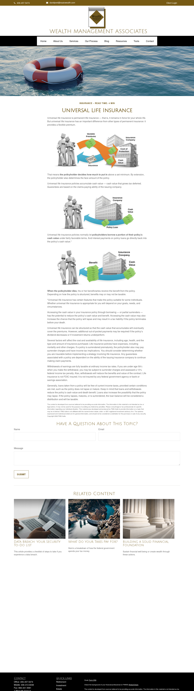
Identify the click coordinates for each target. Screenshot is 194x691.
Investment (61, 685)
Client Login (171, 2)
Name (17, 429)
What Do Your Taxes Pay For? (93, 541)
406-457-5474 (23, 2)
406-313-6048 (27, 684)
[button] (43, 41)
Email (101, 429)
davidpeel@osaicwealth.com (62, 2)
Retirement (61, 681)
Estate (59, 688)
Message (18, 448)
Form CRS (92, 680)
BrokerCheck (133, 684)
